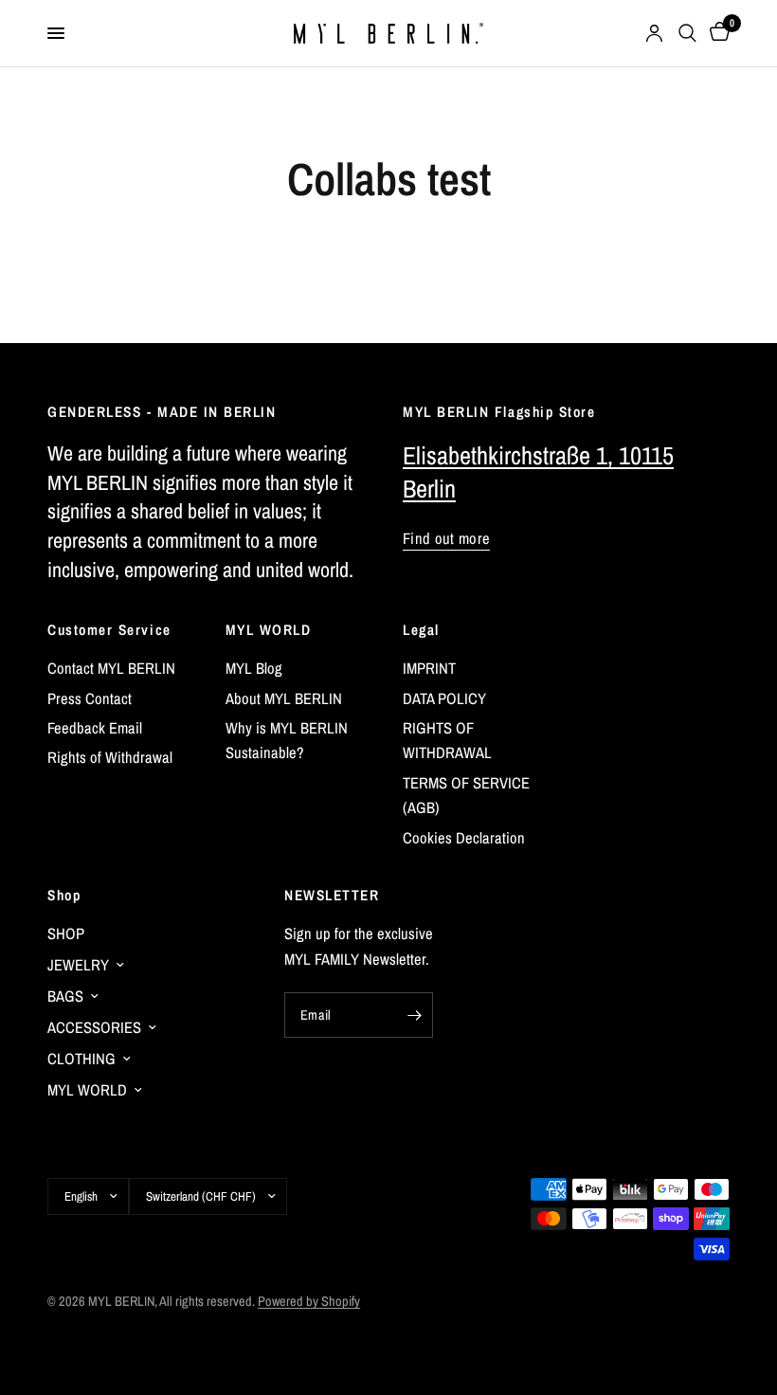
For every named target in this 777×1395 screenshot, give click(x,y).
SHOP (65, 933)
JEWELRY (78, 964)
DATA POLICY (444, 698)
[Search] (687, 33)
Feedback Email (94, 727)
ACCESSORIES (94, 1027)
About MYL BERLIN (284, 698)
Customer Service (109, 630)
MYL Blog (254, 668)
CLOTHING (81, 1058)
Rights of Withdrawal (109, 757)
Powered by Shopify (309, 1301)
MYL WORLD (269, 630)
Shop (64, 895)
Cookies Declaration (464, 837)
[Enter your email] (414, 1015)
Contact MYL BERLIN (111, 668)
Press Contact (89, 698)
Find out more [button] (446, 539)
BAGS (65, 996)
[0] (716, 33)
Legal (421, 630)
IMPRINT (429, 668)
